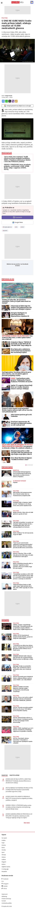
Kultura (3, 864)
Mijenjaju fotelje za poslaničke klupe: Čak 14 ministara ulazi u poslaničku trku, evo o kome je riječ (22, 668)
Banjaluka (4, 871)
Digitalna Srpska (6, 866)
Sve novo (27, 823)
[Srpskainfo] (17, 2)
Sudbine (4, 859)
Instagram (5, 883)
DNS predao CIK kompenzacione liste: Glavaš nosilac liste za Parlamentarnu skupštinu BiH (22, 494)
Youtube (5, 886)
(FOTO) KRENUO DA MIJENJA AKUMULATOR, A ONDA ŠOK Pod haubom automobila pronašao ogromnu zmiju (19, 789)
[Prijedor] (6, 484)
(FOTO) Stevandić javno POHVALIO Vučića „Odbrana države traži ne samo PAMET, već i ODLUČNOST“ (23, 678)
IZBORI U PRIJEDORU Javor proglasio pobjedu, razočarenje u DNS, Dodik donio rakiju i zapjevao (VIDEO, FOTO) (17, 167)
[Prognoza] (31, 2)
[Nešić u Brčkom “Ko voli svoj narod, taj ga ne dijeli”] (6, 534)
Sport (3, 852)
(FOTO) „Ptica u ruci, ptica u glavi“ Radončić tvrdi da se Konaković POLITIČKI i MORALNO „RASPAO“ (23, 698)
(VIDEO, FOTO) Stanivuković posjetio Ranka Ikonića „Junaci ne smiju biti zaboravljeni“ (23, 636)
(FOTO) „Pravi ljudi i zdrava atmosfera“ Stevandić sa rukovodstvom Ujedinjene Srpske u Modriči (22, 740)
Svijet (3, 843)
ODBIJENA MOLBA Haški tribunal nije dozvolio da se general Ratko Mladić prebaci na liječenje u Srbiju (23, 657)
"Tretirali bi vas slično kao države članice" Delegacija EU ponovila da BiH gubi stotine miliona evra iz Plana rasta (23, 648)
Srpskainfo (18, 217)
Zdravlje (4, 854)
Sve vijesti (4, 838)
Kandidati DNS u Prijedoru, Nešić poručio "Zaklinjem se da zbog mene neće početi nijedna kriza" (22, 504)
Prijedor (5, 230)
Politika (5, 18)
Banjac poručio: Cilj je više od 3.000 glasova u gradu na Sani (23, 513)
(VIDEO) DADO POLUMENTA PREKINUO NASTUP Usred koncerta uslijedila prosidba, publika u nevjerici (19, 798)
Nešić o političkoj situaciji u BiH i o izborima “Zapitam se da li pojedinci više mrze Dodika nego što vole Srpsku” (23, 566)
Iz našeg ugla (5, 869)
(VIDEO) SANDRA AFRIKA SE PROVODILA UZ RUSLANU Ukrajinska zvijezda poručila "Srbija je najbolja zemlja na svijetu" (19, 816)
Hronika (4, 850)
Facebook (5, 879)
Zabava (4, 857)
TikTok (5, 888)
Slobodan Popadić (19, 481)
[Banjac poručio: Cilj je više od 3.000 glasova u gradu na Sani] (6, 514)
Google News (19, 222)
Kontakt (4, 901)
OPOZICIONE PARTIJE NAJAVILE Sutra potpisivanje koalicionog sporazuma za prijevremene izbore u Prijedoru (22, 474)
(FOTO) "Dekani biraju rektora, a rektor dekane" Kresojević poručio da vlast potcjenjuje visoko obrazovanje (23, 720)
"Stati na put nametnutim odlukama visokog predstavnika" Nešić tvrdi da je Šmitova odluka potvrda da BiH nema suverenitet (23, 545)
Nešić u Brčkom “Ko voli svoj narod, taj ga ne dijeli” (23, 533)
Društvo (16, 470)
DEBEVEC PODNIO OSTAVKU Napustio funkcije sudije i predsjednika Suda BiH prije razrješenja (21, 689)
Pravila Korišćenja (6, 898)
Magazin (4, 862)
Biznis (3, 847)
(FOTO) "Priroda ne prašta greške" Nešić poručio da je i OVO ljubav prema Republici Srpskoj (23, 709)
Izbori (22, 227)
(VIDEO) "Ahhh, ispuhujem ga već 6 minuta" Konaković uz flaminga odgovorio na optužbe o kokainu (23, 729)
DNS (17, 227)
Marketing (4, 896)
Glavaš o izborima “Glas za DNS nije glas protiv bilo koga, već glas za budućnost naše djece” (23, 555)
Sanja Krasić (8, 95)
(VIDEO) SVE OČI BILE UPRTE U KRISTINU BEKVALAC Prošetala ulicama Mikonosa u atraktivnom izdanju (18, 781)
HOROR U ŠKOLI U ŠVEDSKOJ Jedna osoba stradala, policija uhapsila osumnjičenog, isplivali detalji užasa (18, 807)
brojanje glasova (8, 227)
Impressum (5, 894)
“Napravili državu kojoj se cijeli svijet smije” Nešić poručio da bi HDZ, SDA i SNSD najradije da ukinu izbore (23, 587)
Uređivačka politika (7, 903)
